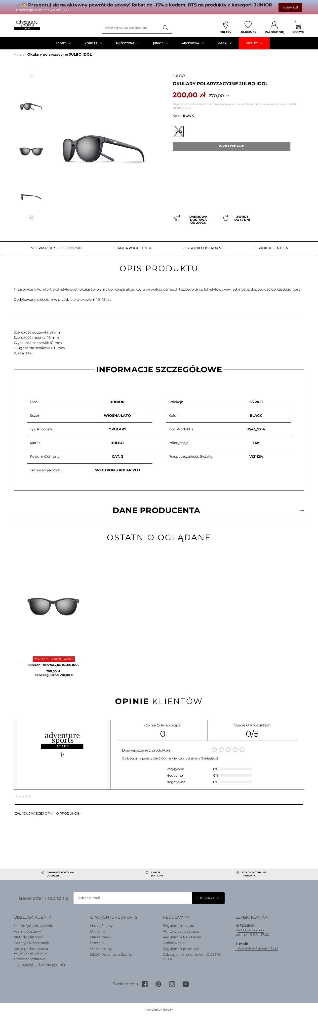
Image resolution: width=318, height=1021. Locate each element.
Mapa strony (101, 948)
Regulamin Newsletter (182, 937)
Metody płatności (29, 937)
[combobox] (131, 28)
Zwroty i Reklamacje (31, 943)
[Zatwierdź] (166, 28)
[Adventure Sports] (27, 25)
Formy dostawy (27, 931)
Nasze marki (101, 937)
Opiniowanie (174, 943)
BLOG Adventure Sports (111, 954)
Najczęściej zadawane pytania (39, 964)
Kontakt (97, 943)
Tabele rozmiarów (29, 959)
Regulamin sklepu (178, 925)
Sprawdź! (290, 7)
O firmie (97, 931)
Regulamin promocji (181, 948)
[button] (31, 217)
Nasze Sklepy (101, 925)
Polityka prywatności (181, 931)
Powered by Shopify (159, 1009)
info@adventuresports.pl (257, 948)
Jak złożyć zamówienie (33, 925)
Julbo (179, 76)
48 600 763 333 (251, 930)
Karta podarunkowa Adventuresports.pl (31, 950)
